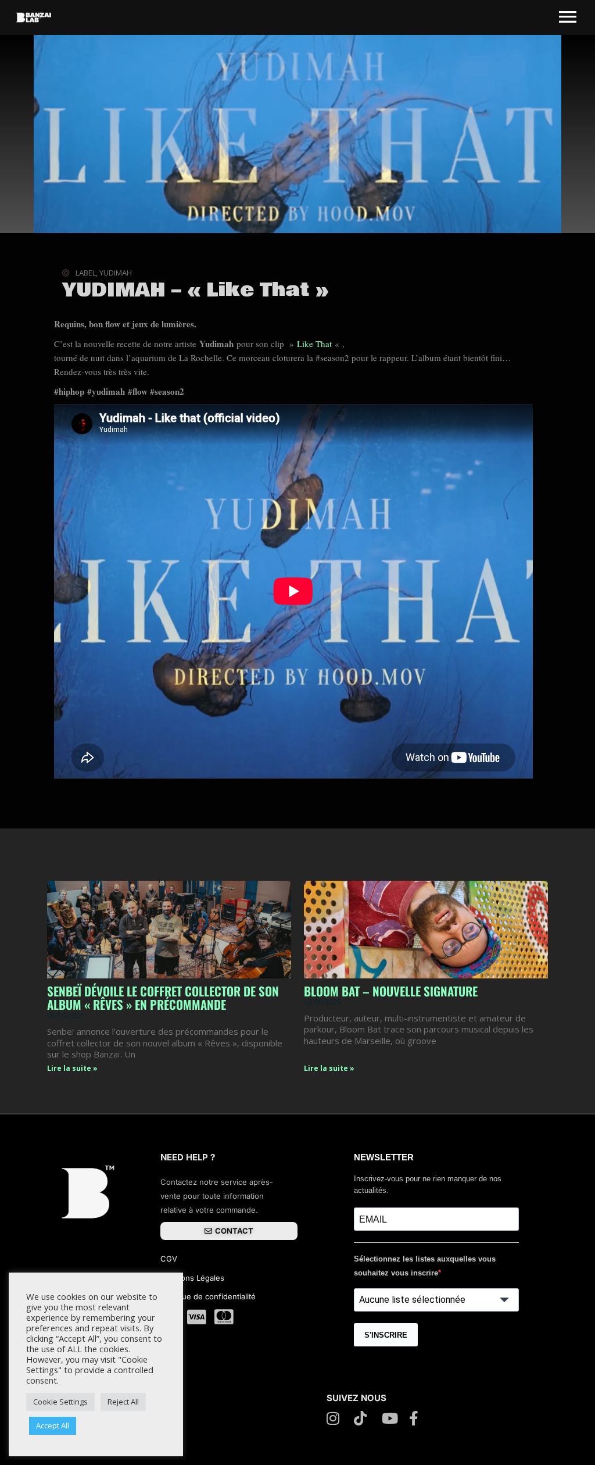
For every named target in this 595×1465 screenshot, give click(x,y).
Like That (316, 343)
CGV (170, 1258)
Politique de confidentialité (208, 1296)
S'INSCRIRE (385, 1335)
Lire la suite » (72, 1068)
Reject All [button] (123, 1401)
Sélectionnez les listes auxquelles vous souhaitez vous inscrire (425, 1266)
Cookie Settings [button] (60, 1401)
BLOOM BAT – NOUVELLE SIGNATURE (391, 991)
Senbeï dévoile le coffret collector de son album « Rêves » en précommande (163, 997)
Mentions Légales (192, 1277)
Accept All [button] (52, 1425)
